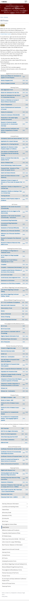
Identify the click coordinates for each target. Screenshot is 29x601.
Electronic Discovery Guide (8, 351)
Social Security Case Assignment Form (11, 277)
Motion (3, 311)
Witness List (4, 388)
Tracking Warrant (5, 195)
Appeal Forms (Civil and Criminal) (10, 549)
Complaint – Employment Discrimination (11, 267)
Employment (14, 592)
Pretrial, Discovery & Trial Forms (10, 573)
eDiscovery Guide (6, 512)
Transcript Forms (6, 586)
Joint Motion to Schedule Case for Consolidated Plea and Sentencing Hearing (9, 153)
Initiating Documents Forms (9, 561)
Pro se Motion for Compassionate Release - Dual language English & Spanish (9, 418)
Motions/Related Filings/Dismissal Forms (12, 567)
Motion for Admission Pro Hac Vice (10, 92)
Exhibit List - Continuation (7, 356)
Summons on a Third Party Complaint (10, 283)
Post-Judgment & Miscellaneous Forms (12, 570)
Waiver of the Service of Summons (10, 464)
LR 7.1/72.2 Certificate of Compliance (10, 302)
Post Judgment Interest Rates (9, 524)
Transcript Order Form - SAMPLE (9, 497)
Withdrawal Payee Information (9, 339)
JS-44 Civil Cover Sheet (6, 274)
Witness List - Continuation (8, 391)
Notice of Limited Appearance (8, 434)
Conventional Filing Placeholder (9, 220)
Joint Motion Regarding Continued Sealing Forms (14, 564)
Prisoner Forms (6, 575)
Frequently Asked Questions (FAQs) (11, 533)
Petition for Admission (7, 112)
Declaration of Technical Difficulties (10, 228)
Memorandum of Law (6, 308)
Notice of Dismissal (6, 314)
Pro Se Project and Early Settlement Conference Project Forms (14, 579)
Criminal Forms (6, 555)
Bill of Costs (4, 326)
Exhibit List (4, 354)
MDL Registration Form (7, 89)
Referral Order (4, 442)
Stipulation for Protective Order (9, 371)
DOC (27, 80)
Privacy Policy (4, 596)
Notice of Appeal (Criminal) (8, 83)
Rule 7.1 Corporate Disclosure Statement (11, 368)
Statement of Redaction (7, 482)
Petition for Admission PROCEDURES (10, 115)
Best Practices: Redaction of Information (12, 545)
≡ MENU (4, 2)
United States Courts (5, 34)
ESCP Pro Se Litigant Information (9, 431)
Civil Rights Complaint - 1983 (8, 397)
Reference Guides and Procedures (10, 530)
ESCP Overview (5, 428)
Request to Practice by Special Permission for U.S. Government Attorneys (9, 124)
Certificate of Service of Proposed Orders (11, 456)
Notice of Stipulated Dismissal (8, 319)
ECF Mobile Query (6, 536)
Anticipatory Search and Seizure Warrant (11, 138)
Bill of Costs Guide (5, 328)
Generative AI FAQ (7, 515)
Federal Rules (5, 509)
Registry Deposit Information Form (10, 336)
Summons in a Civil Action (7, 280)
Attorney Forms (6, 552)
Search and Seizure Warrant (8, 172)
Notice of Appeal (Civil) (7, 80)
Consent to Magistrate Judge (8, 348)
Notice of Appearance (6, 104)
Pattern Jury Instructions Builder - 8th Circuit (13, 539)
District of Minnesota (14, 8)
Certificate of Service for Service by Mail (11, 449)
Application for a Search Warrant (9, 141)
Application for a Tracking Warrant (10, 144)
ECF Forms (5, 558)
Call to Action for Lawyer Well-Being (11, 542)
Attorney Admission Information (10, 503)
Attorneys (6, 17)
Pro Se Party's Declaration (7, 439)
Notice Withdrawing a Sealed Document (11, 165)
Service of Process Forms (8, 583)
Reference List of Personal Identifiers (10, 230)
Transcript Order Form (6, 494)
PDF (24, 76)
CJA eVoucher (5, 518)
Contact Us (8, 592)
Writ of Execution (5, 342)
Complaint (3, 264)
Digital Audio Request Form (8, 470)
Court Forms (5, 527)
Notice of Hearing (5, 316)
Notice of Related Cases (7, 162)
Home (1, 17)
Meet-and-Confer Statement (8, 305)
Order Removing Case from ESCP (9, 436)
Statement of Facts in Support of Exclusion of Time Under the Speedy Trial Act (11, 182)
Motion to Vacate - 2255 (7, 400)
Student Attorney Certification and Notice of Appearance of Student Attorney (10, 130)
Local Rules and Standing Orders (10, 506)
